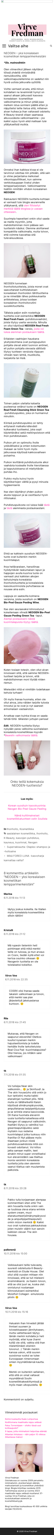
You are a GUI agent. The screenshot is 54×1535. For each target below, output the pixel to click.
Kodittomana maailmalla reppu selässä (23, 1422)
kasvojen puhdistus (27, 837)
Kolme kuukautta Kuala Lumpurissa (21, 1419)
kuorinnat (20, 842)
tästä (46, 504)
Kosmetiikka (27, 829)
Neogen (32, 842)
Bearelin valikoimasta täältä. (21, 735)
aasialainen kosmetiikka (21, 833)
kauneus (9, 842)
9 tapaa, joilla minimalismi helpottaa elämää (26, 1431)
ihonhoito (42, 833)
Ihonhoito (12, 829)
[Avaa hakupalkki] (51, 46)
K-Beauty (9, 837)
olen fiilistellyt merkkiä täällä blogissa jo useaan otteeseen (23, 208)
